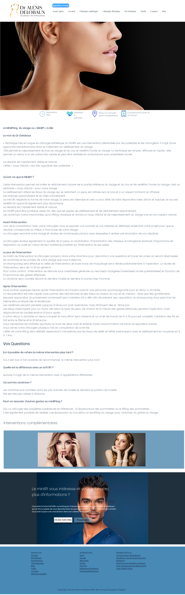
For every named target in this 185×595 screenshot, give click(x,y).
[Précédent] (14, 508)
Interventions (37, 560)
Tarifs (33, 568)
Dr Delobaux (36, 558)
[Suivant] (170, 508)
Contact (35, 571)
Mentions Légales (39, 574)
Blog (33, 566)
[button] (122, 460)
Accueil (34, 555)
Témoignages (37, 563)
